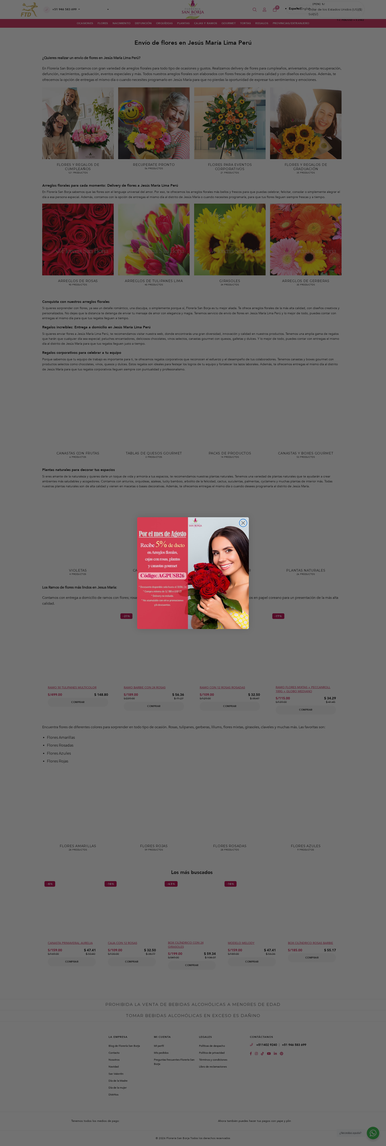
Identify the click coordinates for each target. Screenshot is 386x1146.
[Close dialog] (243, 523)
